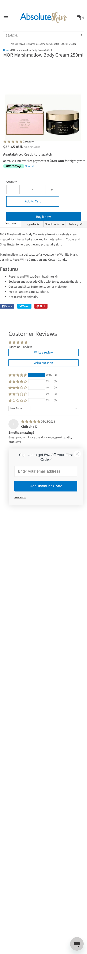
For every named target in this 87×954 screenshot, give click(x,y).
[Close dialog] (77, 454)
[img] (31, 421)
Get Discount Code (46, 486)
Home (6, 50)
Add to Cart (33, 201)
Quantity (11, 182)
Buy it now (43, 216)
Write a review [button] (43, 352)
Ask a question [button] (43, 363)
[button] (43, 105)
